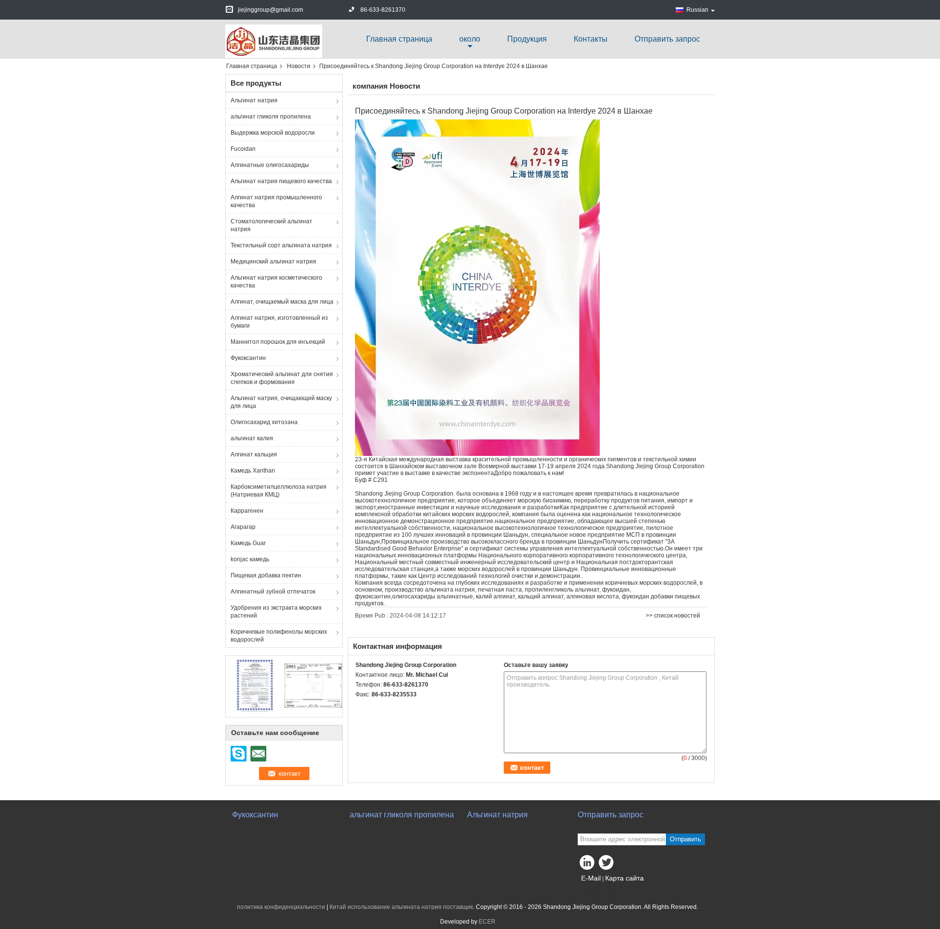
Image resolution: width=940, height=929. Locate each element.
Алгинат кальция (254, 454)
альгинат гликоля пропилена (271, 116)
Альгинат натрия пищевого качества (281, 181)
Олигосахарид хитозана (264, 422)
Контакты (591, 39)
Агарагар (243, 527)
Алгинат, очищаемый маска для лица (282, 301)
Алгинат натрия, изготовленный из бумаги (279, 321)
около (469, 39)
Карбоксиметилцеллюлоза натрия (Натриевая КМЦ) (279, 490)
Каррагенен (247, 510)
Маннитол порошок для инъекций (278, 341)
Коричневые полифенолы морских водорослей (279, 635)
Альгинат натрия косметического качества (276, 281)
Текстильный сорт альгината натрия (281, 245)
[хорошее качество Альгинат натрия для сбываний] (255, 685)
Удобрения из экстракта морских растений (276, 611)
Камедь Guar (248, 543)
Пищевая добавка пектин (266, 575)
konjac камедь (250, 559)
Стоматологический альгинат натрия (271, 225)
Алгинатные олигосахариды (270, 165)
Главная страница (399, 39)
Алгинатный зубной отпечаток (273, 591)
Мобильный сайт (607, 890)
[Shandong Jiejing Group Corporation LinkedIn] (587, 865)
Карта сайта (624, 878)
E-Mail (591, 878)
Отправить (685, 839)
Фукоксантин (248, 358)
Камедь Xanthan (253, 470)
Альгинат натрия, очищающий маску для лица (281, 402)
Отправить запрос (667, 39)
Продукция (527, 39)
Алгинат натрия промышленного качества (276, 201)
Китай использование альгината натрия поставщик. (402, 907)
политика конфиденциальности (281, 907)
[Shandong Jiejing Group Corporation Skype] (360, 707)
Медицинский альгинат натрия (273, 261)
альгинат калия (252, 438)
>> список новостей (673, 615)
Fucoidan (243, 148)
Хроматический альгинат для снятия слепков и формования (282, 378)
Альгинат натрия (254, 100)
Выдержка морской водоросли (273, 132)
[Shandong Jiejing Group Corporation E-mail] (374, 707)
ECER (487, 921)
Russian (697, 9)
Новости (298, 66)
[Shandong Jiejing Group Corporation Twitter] (607, 865)
